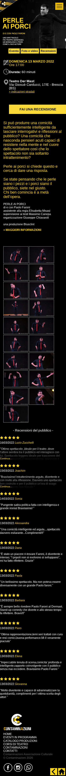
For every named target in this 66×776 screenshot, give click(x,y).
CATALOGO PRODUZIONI (20, 740)
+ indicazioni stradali (22, 91)
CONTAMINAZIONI (15, 747)
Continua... (6, 458)
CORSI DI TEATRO (15, 744)
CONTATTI (10, 750)
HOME (7, 733)
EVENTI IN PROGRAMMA (20, 737)
